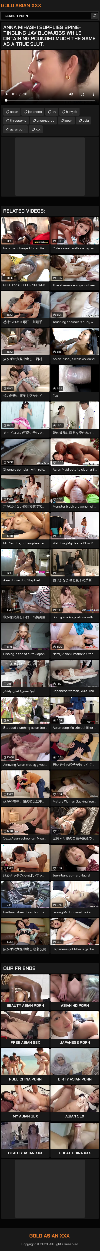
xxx (38, 129)
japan (68, 120)
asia (86, 120)
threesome (18, 120)
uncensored (45, 120)
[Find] (94, 16)
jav (54, 112)
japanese (35, 112)
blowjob (71, 112)
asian (14, 112)
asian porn (18, 129)
